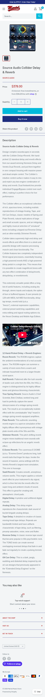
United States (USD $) (11, 646)
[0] (40, 8)
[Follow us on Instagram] (9, 658)
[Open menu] (3, 9)
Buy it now (22, 119)
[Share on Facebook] (26, 129)
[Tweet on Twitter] (36, 129)
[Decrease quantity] (14, 101)
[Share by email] (40, 129)
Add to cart (22, 111)
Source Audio (8, 78)
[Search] (39, 16)
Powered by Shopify (9, 692)
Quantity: (6, 102)
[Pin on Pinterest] (31, 129)
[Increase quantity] (27, 101)
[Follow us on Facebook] (4, 658)
